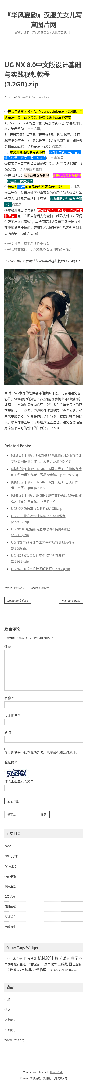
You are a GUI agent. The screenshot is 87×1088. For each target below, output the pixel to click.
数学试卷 (62, 958)
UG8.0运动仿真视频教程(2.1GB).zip (36, 508)
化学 (54, 964)
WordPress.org (14, 1040)
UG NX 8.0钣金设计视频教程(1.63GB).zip (40, 569)
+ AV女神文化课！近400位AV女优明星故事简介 (38, 249)
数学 (75, 958)
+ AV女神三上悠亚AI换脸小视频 (27, 243)
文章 (9, 1020)
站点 (7, 732)
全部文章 (10, 896)
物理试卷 (71, 970)
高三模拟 (25, 969)
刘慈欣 (12, 970)
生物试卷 (52, 970)
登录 (7, 1010)
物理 (43, 970)
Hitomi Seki (56, 1072)
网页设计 (35, 964)
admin (45, 97)
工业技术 (10, 959)
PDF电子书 (11, 856)
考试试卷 (10, 916)
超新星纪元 (21, 964)
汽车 (62, 970)
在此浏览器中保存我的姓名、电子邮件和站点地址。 (41, 752)
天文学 (46, 964)
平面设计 (30, 958)
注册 (7, 1000)
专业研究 (10, 866)
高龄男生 (10, 927)
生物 (19, 959)
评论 (7, 646)
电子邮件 (12, 715)
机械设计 (44, 588)
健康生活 (10, 886)
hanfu (8, 846)
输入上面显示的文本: (19, 781)
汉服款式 (20, 588)
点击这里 (33, 129)
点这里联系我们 (30, 169)
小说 (36, 970)
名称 (9, 698)
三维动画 (64, 964)
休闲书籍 (10, 876)
